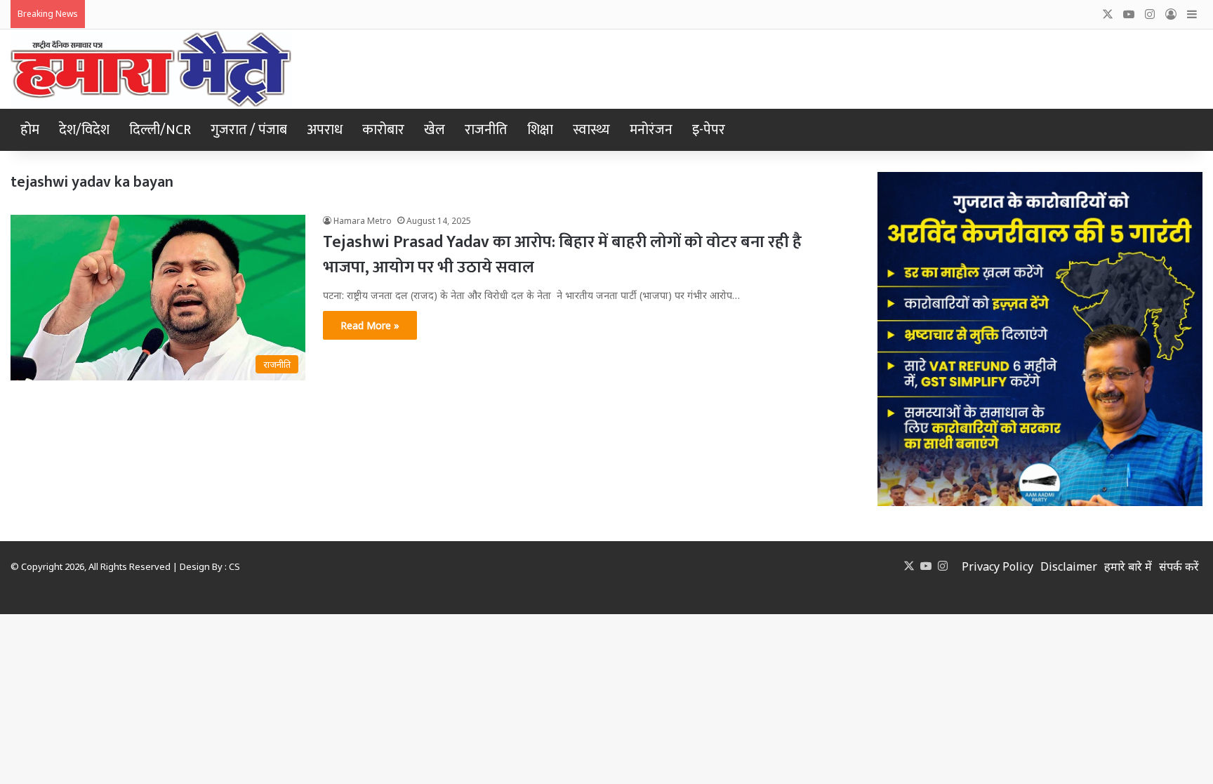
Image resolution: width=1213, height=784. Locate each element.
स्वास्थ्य (591, 130)
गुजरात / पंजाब (249, 130)
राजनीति (486, 130)
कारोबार (383, 130)
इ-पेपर (708, 130)
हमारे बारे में (1128, 566)
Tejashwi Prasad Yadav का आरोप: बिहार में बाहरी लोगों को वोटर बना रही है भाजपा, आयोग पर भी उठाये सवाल (562, 254)
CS (234, 566)
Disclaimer (1068, 566)
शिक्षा (540, 130)
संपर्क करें (1179, 566)
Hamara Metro (362, 221)
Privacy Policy (997, 566)
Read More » (369, 325)
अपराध (325, 130)
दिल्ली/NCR (160, 130)
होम (29, 130)
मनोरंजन (651, 130)
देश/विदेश (84, 130)
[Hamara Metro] (151, 69)
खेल (434, 130)
